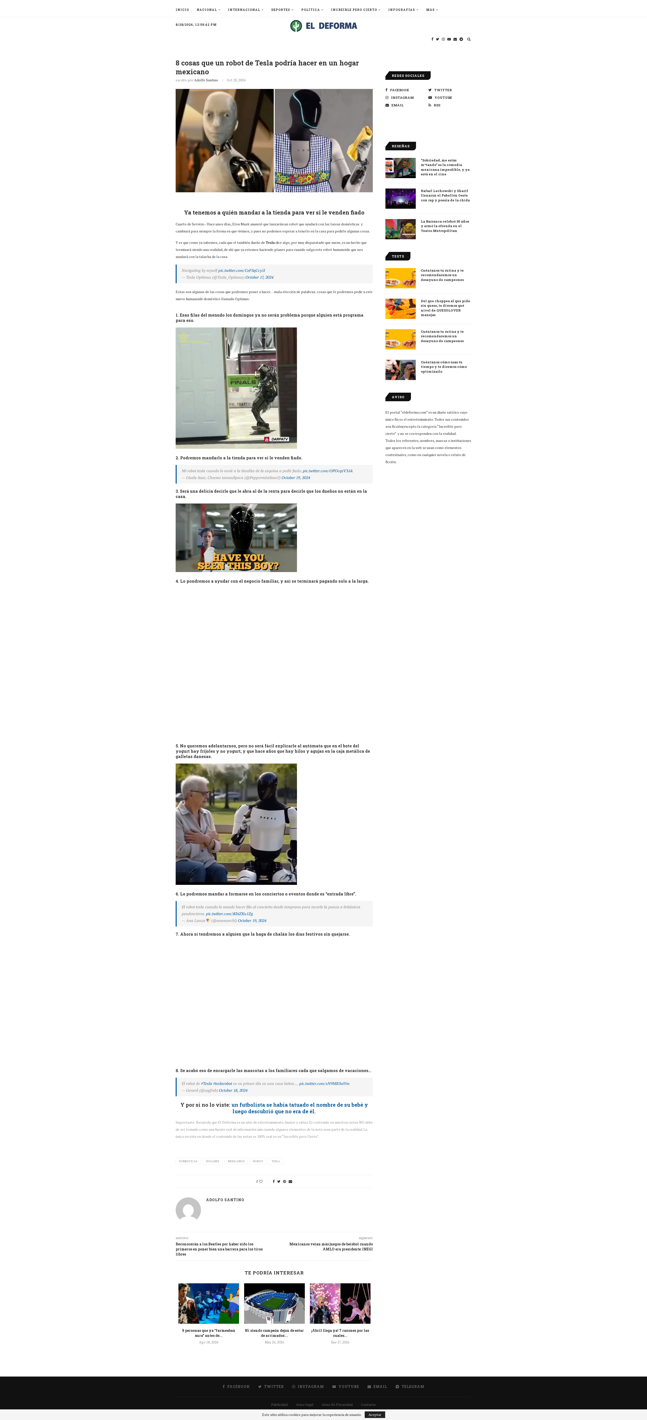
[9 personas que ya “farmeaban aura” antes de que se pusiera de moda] (208, 1303)
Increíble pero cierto (354, 10)
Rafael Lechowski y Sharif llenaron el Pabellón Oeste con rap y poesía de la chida (445, 195)
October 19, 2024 (296, 477)
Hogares (212, 1161)
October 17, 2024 (259, 277)
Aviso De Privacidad (337, 1404)
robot (258, 1161)
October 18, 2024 (233, 1090)
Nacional (207, 10)
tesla (276, 1161)
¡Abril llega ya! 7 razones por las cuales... (340, 1333)
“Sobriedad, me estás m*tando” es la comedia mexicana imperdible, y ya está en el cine (445, 167)
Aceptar (374, 1414)
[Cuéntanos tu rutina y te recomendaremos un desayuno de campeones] (400, 278)
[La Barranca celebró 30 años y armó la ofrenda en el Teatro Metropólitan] (400, 229)
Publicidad (279, 1404)
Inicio (182, 10)
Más (430, 10)
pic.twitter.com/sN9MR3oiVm (324, 1083)
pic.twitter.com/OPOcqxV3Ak (328, 471)
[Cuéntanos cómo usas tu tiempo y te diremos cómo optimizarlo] (400, 370)
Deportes (280, 10)
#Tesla (206, 1083)
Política (310, 10)
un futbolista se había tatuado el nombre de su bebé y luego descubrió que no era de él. (299, 1108)
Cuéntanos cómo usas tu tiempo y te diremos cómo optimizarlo (444, 366)
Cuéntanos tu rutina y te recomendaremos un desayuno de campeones (442, 275)
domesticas (188, 1161)
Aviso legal (304, 1404)
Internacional (244, 10)
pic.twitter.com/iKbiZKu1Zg (229, 913)
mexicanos (236, 1161)
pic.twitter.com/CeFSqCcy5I (241, 270)
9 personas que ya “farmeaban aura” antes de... (208, 1333)
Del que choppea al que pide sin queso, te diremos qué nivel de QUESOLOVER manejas (445, 308)
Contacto (368, 1404)
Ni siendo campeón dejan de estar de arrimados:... (274, 1333)
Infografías (401, 10)
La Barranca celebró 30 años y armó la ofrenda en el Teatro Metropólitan (445, 226)
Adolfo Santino (206, 80)
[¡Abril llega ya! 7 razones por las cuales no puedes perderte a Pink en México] (340, 1303)
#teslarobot (222, 1083)
